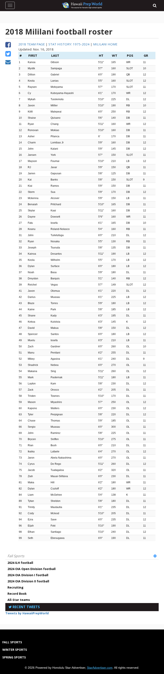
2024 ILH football (20, 563)
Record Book (17, 594)
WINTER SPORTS (14, 650)
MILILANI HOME (105, 44)
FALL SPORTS (12, 642)
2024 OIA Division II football (28, 581)
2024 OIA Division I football (27, 575)
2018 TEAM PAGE (31, 44)
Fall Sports (15, 556)
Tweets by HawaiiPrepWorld (27, 613)
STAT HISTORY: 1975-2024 (68, 44)
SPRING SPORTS (14, 657)
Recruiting (15, 587)
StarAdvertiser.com (100, 667)
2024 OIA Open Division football (31, 569)
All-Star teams (18, 600)
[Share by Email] (8, 63)
